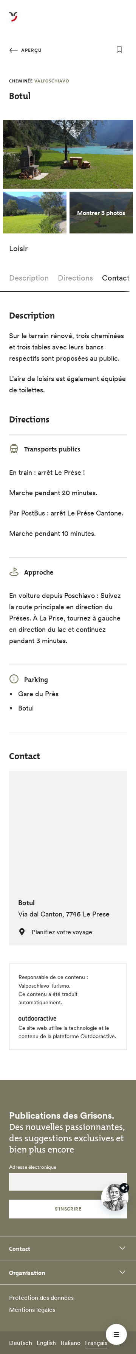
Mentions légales (32, 1309)
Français (96, 1342)
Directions (75, 278)
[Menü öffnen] (116, 1334)
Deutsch (20, 1342)
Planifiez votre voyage (62, 932)
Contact (116, 278)
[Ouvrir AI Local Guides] (114, 1197)
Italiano (70, 1342)
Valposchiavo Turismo (44, 985)
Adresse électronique (32, 1167)
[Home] (13, 21)
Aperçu (31, 50)
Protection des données (41, 1297)
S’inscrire (68, 1209)
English (46, 1342)
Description (29, 278)
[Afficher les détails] (124, 1188)
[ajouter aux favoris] (119, 49)
